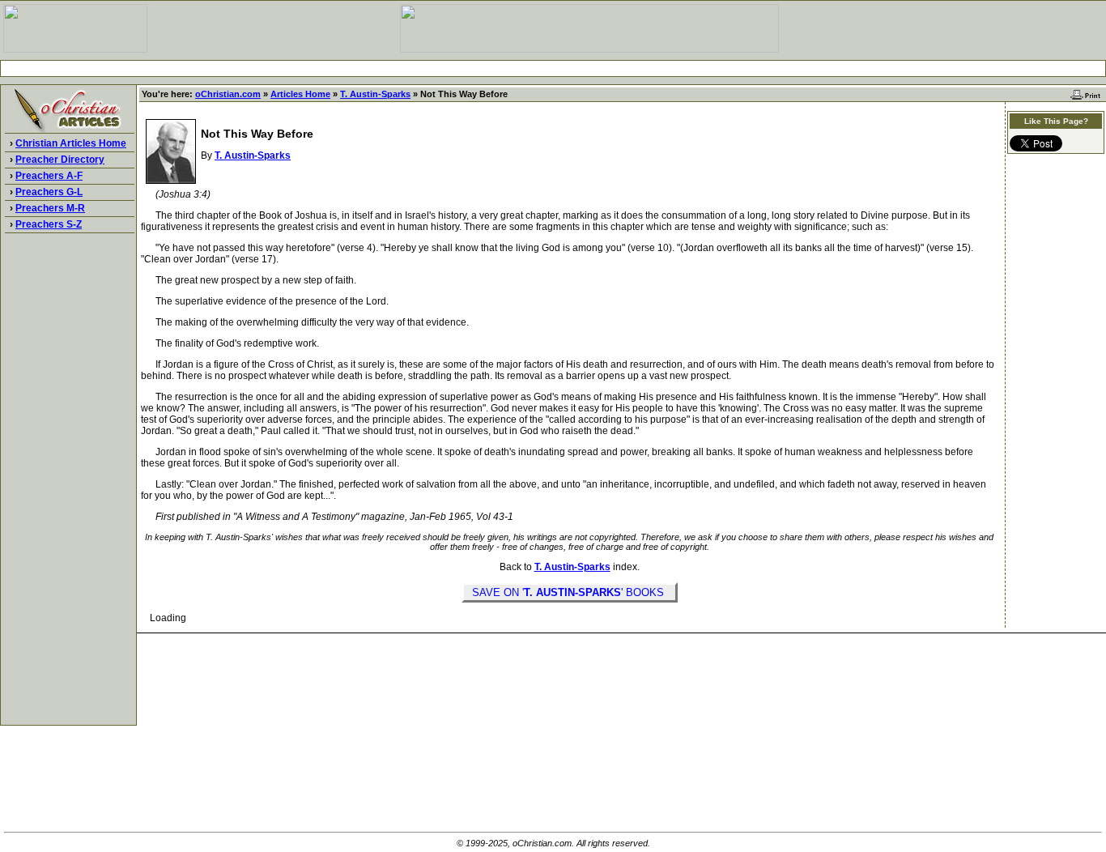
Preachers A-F (49, 175)
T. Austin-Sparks (375, 94)
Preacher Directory (59, 159)
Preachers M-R (50, 208)
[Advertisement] (553, 68)
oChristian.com (228, 94)
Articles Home (300, 94)
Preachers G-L (49, 192)
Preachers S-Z (48, 224)
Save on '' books (570, 592)
